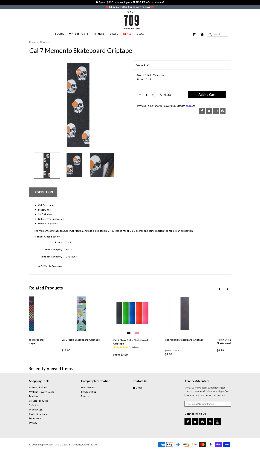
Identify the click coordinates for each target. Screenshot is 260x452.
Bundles (33, 396)
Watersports (79, 33)
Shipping (34, 405)
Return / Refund (38, 387)
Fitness (99, 33)
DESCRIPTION (43, 192)
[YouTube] (217, 421)
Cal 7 (148, 79)
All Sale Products (38, 400)
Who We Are (88, 387)
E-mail (138, 387)
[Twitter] (195, 421)
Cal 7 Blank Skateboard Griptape (155, 339)
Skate (114, 33)
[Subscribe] (226, 404)
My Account (36, 418)
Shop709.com (45, 444)
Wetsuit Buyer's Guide (41, 391)
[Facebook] (187, 421)
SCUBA (59, 33)
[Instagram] (210, 421)
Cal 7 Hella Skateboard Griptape (52, 339)
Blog (140, 33)
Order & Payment (39, 413)
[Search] (210, 34)
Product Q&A (36, 409)
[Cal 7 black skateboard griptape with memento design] (78, 105)
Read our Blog (88, 391)
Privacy (33, 422)
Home (32, 42)
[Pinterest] (202, 421)
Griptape (44, 42)
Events (85, 396)
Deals (127, 33)
